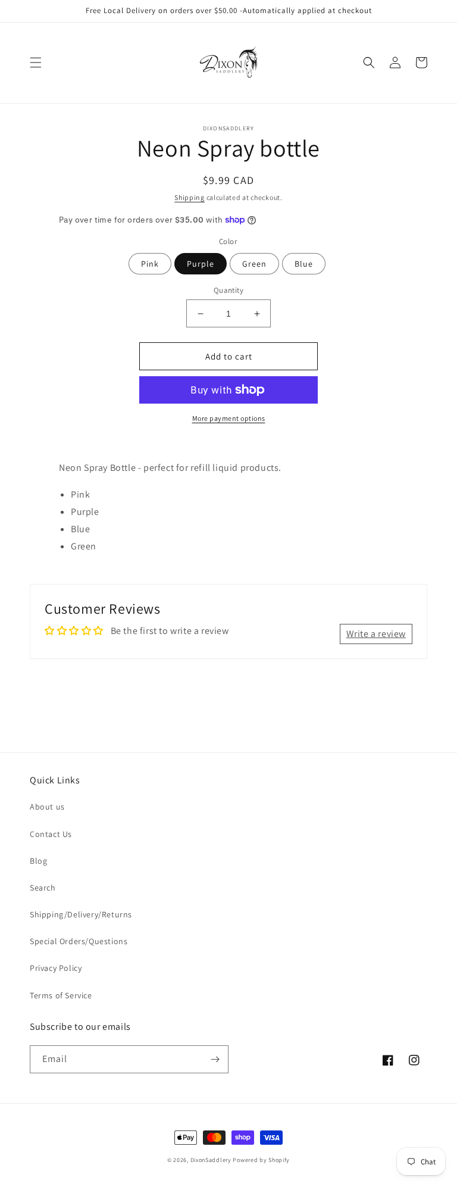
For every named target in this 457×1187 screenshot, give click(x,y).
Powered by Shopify (261, 1160)
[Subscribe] (215, 1059)
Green (254, 263)
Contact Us (51, 834)
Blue (304, 263)
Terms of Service (61, 995)
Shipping (189, 197)
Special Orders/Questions (78, 941)
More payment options (228, 418)
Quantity (228, 290)
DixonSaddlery (210, 1160)
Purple (200, 263)
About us (47, 806)
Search (43, 887)
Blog (38, 860)
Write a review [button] (376, 633)
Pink (150, 263)
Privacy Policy (56, 968)
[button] (36, 62)
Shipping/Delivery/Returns (81, 914)
